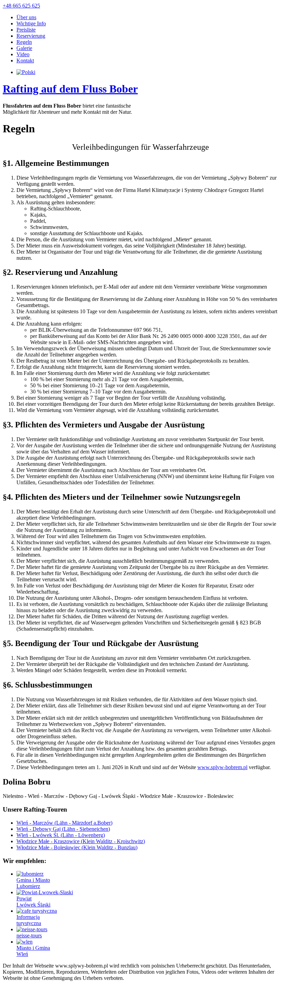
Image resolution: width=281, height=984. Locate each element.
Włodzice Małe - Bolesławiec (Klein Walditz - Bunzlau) (76, 847)
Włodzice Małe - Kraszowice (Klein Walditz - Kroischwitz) (80, 841)
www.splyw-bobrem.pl (222, 767)
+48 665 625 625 (21, 6)
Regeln (24, 42)
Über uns (26, 17)
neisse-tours (29, 935)
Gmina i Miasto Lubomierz (33, 883)
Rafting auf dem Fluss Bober (70, 89)
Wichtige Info (31, 23)
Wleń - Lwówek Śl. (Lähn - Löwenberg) (60, 835)
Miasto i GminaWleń (33, 951)
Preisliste (26, 30)
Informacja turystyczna (28, 920)
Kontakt (25, 60)
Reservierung (30, 36)
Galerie (24, 48)
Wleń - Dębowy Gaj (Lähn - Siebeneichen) (63, 829)
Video (22, 54)
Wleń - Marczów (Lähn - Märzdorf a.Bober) (64, 823)
